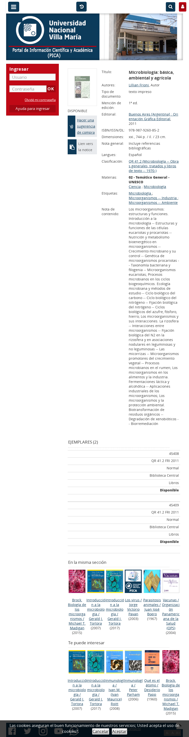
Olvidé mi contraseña (40, 100)
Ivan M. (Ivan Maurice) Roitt (114, 696)
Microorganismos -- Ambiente (153, 202)
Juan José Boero (151, 611)
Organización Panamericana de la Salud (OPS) (171, 616)
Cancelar (101, 731)
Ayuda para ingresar (33, 108)
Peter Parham (133, 692)
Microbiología (155, 186)
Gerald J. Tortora (96, 621)
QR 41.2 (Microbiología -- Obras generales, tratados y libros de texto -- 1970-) (154, 166)
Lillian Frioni (139, 85)
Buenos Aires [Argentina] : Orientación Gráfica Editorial (153, 116)
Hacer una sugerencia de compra (86, 126)
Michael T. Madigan (77, 625)
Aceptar (119, 731)
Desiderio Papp (152, 692)
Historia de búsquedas (81, 7)
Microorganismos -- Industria (153, 198)
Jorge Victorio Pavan (133, 609)
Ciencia (135, 186)
